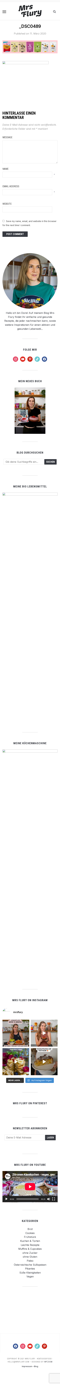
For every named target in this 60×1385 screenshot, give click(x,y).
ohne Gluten (30, 1256)
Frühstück (30, 1236)
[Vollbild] (53, 1199)
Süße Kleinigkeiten (30, 1272)
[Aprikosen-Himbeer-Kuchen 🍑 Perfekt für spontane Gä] (44, 1061)
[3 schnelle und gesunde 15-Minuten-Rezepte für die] (15, 1033)
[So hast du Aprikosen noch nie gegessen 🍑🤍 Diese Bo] (44, 1033)
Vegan (30, 1276)
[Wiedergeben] (6, 1199)
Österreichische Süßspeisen (30, 1264)
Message (7, 137)
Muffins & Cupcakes (30, 1248)
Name (5, 168)
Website (7, 203)
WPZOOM (48, 1362)
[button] (4, 11)
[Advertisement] (30, 1309)
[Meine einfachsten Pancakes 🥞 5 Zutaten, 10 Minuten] (15, 1061)
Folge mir (30, 349)
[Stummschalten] (48, 1199)
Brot (30, 1229)
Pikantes (30, 1268)
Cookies (30, 1233)
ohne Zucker (30, 1252)
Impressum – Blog (30, 1366)
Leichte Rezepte (30, 1244)
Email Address (10, 186)
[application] (30, 1186)
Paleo (30, 1260)
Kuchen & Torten (30, 1240)
